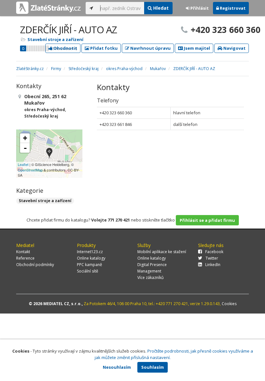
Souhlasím (152, 367)
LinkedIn (212, 264)
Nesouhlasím (117, 367)
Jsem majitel (196, 48)
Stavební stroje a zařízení (55, 39)
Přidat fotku (103, 48)
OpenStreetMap (30, 169)
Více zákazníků (150, 277)
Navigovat (234, 48)
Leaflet (23, 164)
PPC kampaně (89, 264)
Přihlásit (199, 8)
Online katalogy (91, 258)
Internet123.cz (90, 251)
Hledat (160, 8)
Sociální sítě (87, 271)
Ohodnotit (64, 48)
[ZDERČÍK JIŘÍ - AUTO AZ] (49, 154)
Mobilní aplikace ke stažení (161, 251)
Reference (25, 258)
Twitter (212, 258)
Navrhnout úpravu (150, 48)
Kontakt (23, 251)
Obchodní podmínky (35, 264)
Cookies (229, 303)
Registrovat (232, 8)
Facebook (214, 251)
